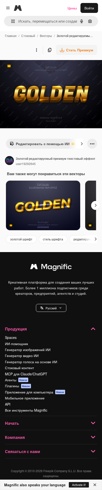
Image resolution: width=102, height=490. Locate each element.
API (7, 404)
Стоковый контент (19, 367)
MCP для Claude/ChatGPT (26, 373)
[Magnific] (51, 267)
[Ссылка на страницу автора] (9, 161)
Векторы (46, 35)
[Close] (95, 485)
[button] (51, 308)
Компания (15, 437)
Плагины (17, 385)
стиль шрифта (53, 239)
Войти (89, 7)
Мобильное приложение (25, 397)
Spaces (11, 337)
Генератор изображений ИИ (28, 349)
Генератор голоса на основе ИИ (31, 361)
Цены (72, 7)
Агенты (16, 379)
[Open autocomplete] (11, 21)
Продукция (16, 329)
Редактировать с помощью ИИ (40, 145)
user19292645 (26, 164)
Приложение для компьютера (34, 392)
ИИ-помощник (16, 343)
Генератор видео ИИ (22, 355)
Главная (11, 35)
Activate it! (79, 485)
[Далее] (81, 144)
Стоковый (28, 35)
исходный (33, 66)
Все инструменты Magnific (26, 410)
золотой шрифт (21, 239)
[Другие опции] (36, 50)
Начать (12, 423)
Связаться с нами (22, 451)
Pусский (51, 308)
